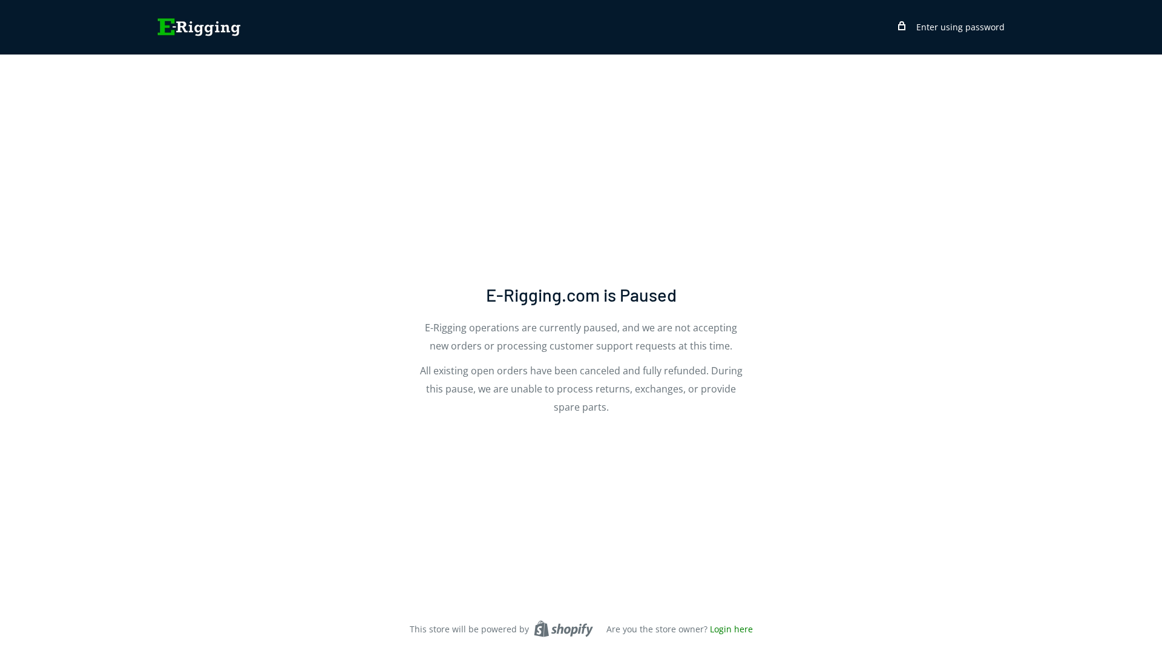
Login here (731, 629)
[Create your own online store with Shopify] (563, 628)
